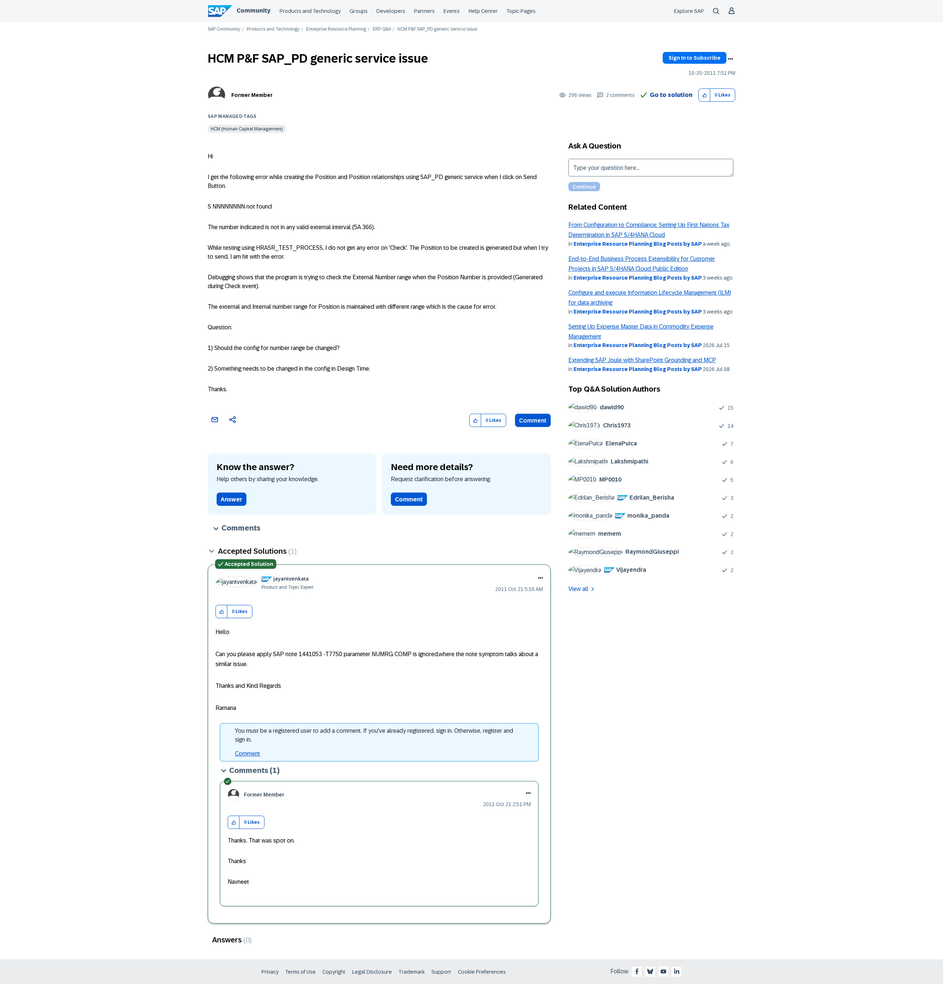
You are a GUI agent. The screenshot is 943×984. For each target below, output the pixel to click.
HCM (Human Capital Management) (247, 129)
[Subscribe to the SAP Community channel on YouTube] (663, 971)
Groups (359, 11)
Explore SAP (689, 11)
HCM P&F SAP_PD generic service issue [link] (437, 29)
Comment (533, 420)
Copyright (334, 972)
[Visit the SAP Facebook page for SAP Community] (637, 971)
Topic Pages (521, 11)
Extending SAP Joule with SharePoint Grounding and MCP (642, 360)
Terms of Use (300, 972)
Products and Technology (310, 11)
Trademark (412, 972)
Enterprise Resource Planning (336, 29)
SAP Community (224, 29)
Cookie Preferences (482, 972)
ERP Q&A (382, 29)
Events (452, 11)
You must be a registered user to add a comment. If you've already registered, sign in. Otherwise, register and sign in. (374, 735)
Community (253, 10)
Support (441, 972)
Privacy (270, 972)
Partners (424, 11)
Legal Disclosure (372, 972)
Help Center (483, 11)
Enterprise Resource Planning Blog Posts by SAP (638, 244)
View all (578, 589)
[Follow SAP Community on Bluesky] (650, 971)
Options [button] (730, 59)
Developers (390, 11)
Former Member (252, 95)
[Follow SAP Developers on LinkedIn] (677, 971)
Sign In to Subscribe (695, 58)
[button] (704, 95)
